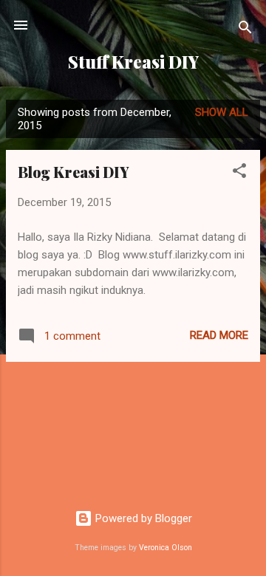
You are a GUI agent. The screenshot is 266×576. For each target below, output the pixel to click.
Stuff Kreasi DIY (133, 61)
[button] (239, 173)
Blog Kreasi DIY (73, 172)
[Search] (245, 29)
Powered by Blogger (142, 518)
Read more (219, 335)
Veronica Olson (165, 547)
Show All (221, 112)
